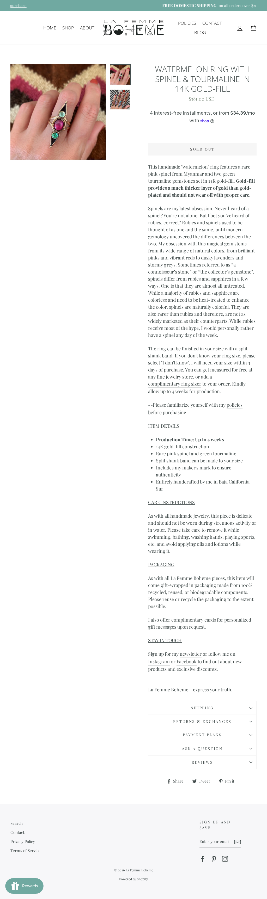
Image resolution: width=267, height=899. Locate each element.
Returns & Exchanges (202, 721)
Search (16, 823)
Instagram (159, 661)
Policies (187, 23)
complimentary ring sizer (174, 384)
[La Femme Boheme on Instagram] (225, 858)
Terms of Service (25, 850)
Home (49, 28)
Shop (68, 28)
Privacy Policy (22, 841)
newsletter (191, 654)
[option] (133, 6)
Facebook (187, 661)
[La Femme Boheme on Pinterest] (214, 858)
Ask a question (202, 748)
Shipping (202, 707)
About (87, 28)
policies (234, 405)
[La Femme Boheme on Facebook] (202, 858)
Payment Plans (202, 734)
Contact (212, 23)
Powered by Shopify (133, 879)
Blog (200, 32)
